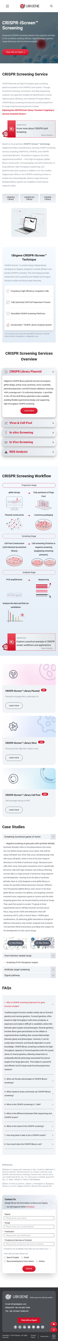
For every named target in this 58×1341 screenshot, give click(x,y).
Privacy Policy (33, 1336)
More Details (46, 135)
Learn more (14, 705)
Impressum (44, 1336)
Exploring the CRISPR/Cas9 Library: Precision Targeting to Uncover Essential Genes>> (28, 112)
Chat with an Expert (14, 52)
